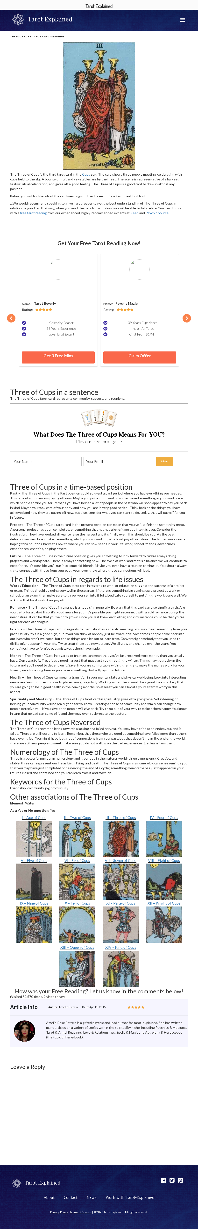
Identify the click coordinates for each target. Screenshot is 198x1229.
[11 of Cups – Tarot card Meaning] (120, 924)
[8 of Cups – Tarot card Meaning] (164, 882)
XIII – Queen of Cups (77, 947)
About (49, 1197)
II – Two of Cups (77, 817)
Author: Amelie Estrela (63, 1007)
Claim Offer (139, 355)
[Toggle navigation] (183, 19)
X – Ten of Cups (77, 903)
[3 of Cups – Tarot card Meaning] (120, 839)
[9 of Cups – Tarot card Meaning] (34, 924)
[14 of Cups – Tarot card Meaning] (120, 969)
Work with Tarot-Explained (130, 1197)
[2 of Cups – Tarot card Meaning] (77, 839)
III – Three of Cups (121, 817)
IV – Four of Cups (164, 817)
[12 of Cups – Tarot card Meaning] (164, 924)
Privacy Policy (59, 1212)
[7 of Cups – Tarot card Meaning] (120, 882)
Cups (86, 174)
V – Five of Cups (34, 860)
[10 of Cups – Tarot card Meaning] (77, 924)
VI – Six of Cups (77, 860)
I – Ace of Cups (34, 817)
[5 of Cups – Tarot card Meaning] (34, 882)
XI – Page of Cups (120, 903)
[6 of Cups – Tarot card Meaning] (77, 882)
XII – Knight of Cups (164, 903)
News (92, 1197)
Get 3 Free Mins (58, 355)
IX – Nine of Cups (34, 903)
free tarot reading (33, 213)
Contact (71, 1197)
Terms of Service (81, 1212)
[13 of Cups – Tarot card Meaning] (77, 969)
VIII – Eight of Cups (164, 860)
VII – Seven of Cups (120, 860)
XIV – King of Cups (120, 947)
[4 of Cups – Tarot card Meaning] (164, 839)
